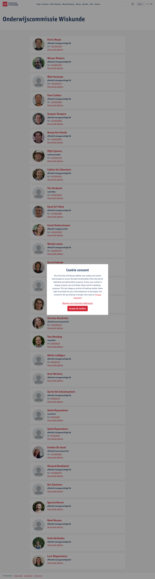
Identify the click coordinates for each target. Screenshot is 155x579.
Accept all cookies (77, 308)
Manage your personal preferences (77, 303)
